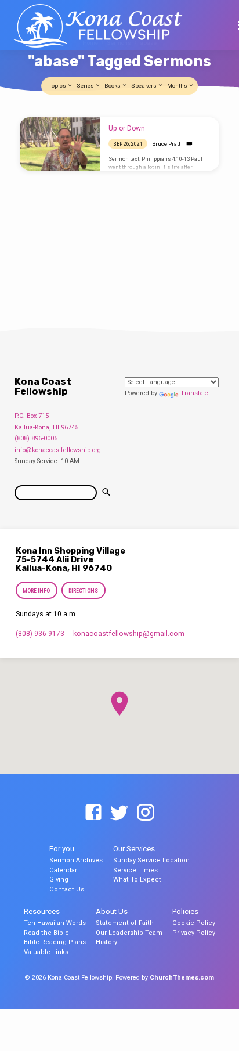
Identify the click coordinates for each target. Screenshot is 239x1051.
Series (86, 85)
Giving (58, 879)
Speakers (144, 85)
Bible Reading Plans (55, 942)
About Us (112, 911)
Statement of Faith (125, 923)
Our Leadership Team (129, 933)
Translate (194, 393)
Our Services (134, 848)
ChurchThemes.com (182, 977)
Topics (58, 85)
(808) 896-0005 (36, 438)
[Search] (106, 493)
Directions (83, 591)
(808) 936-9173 (40, 634)
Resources (42, 911)
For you (61, 848)
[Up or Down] (60, 144)
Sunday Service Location (151, 860)
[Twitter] (119, 813)
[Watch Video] (189, 143)
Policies (185, 911)
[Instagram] (145, 813)
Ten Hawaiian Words (55, 923)
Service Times (135, 870)
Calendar (63, 870)
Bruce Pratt (166, 143)
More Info (36, 591)
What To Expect (137, 879)
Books (113, 85)
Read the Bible (46, 933)
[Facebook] (93, 813)
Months (178, 85)
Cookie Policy (193, 923)
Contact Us (66, 889)
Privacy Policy (193, 933)
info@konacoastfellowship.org (58, 450)
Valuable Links (46, 952)
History (106, 942)
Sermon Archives (76, 860)
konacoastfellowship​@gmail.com (128, 634)
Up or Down (126, 128)
